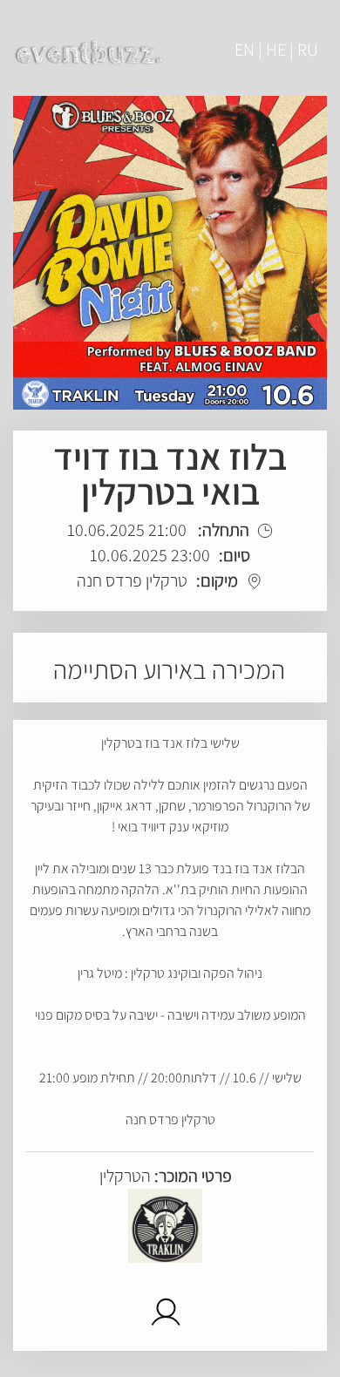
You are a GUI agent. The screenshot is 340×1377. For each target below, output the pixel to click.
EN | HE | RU (276, 49)
